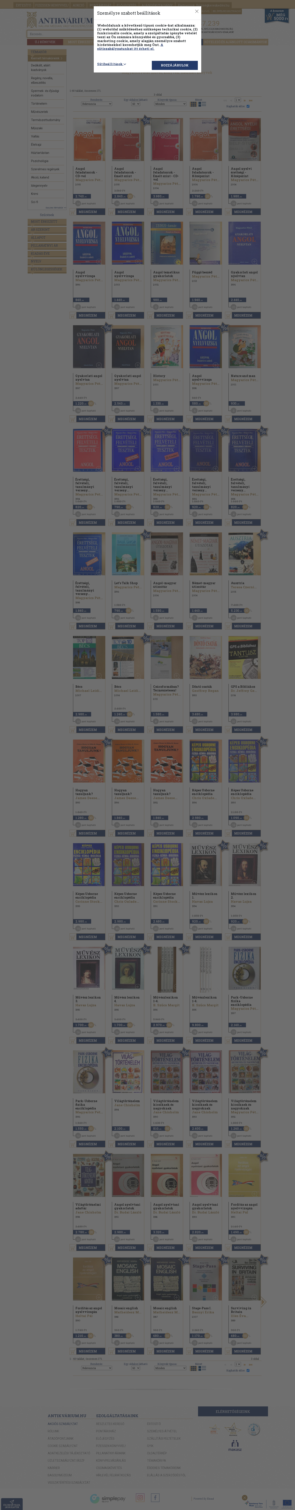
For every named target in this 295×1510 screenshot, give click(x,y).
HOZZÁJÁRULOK (175, 65)
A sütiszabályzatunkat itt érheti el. (130, 47)
